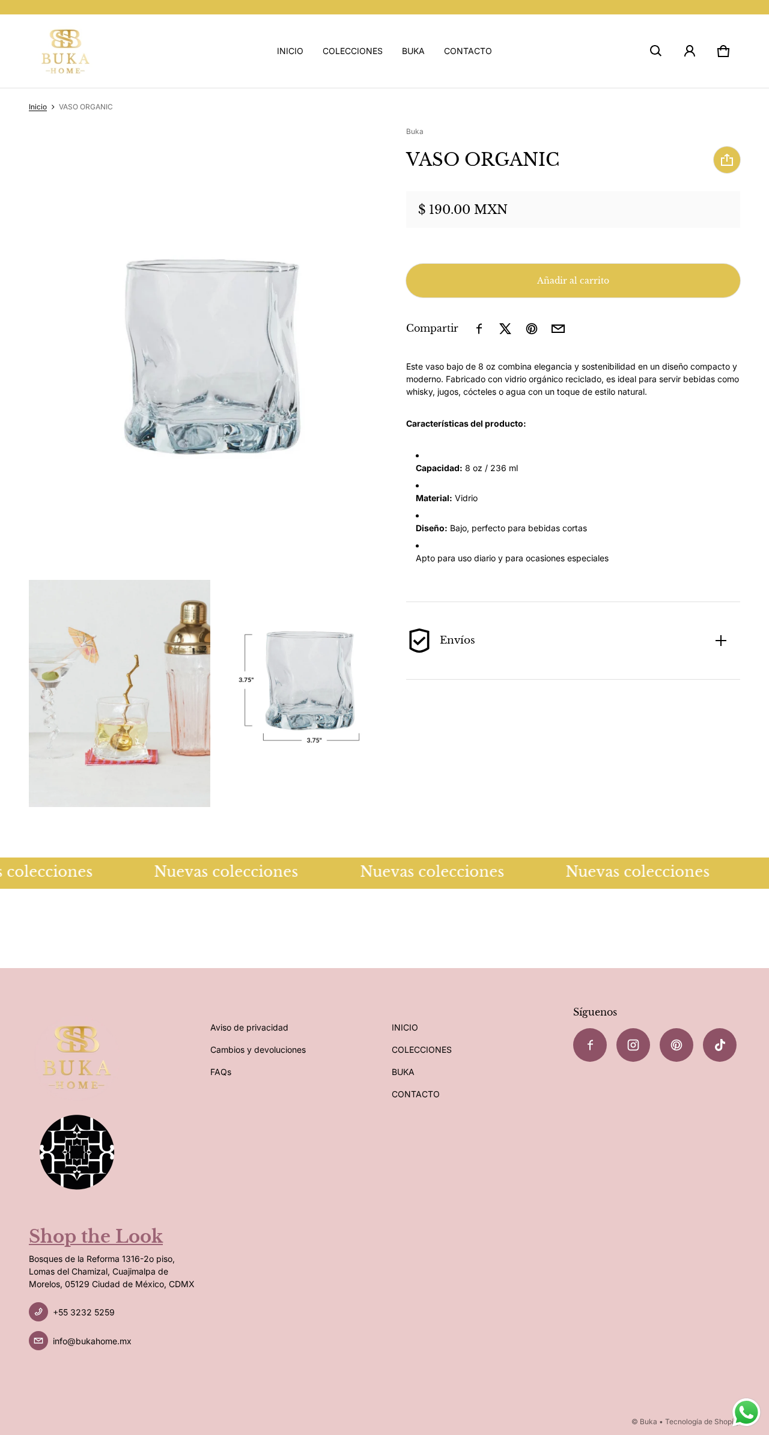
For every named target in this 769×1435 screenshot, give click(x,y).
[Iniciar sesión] (690, 51)
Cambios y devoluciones (258, 1049)
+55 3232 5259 (84, 1312)
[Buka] (65, 51)
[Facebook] (590, 1045)
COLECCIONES (353, 51)
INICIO (290, 51)
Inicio (38, 106)
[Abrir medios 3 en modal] (119, 693)
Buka (648, 1421)
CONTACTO (468, 51)
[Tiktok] (720, 1045)
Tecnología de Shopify (702, 1421)
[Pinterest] (676, 1045)
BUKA (413, 51)
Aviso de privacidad (249, 1027)
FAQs (220, 1072)
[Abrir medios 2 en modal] (210, 352)
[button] (656, 51)
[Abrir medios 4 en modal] (301, 693)
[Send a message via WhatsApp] (746, 1412)
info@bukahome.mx (92, 1341)
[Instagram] (633, 1045)
